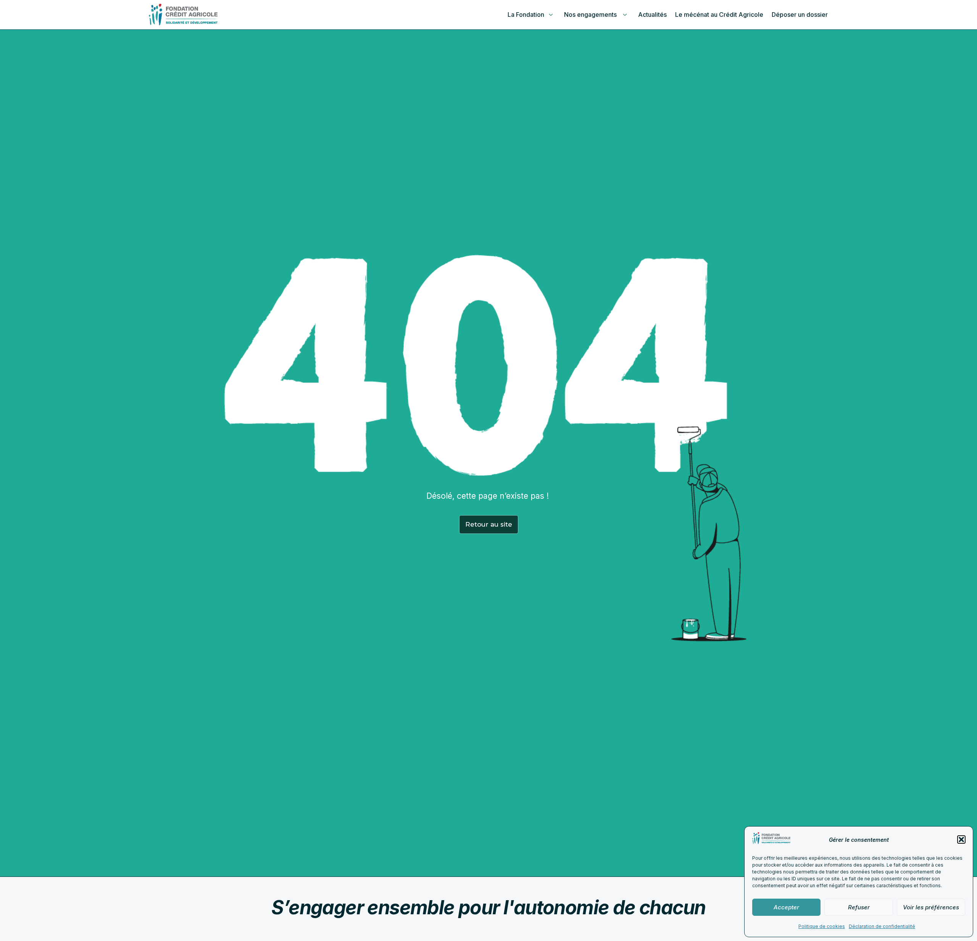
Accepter (786, 907)
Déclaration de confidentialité (882, 926)
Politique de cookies (821, 926)
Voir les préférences (931, 907)
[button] (961, 839)
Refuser (859, 907)
